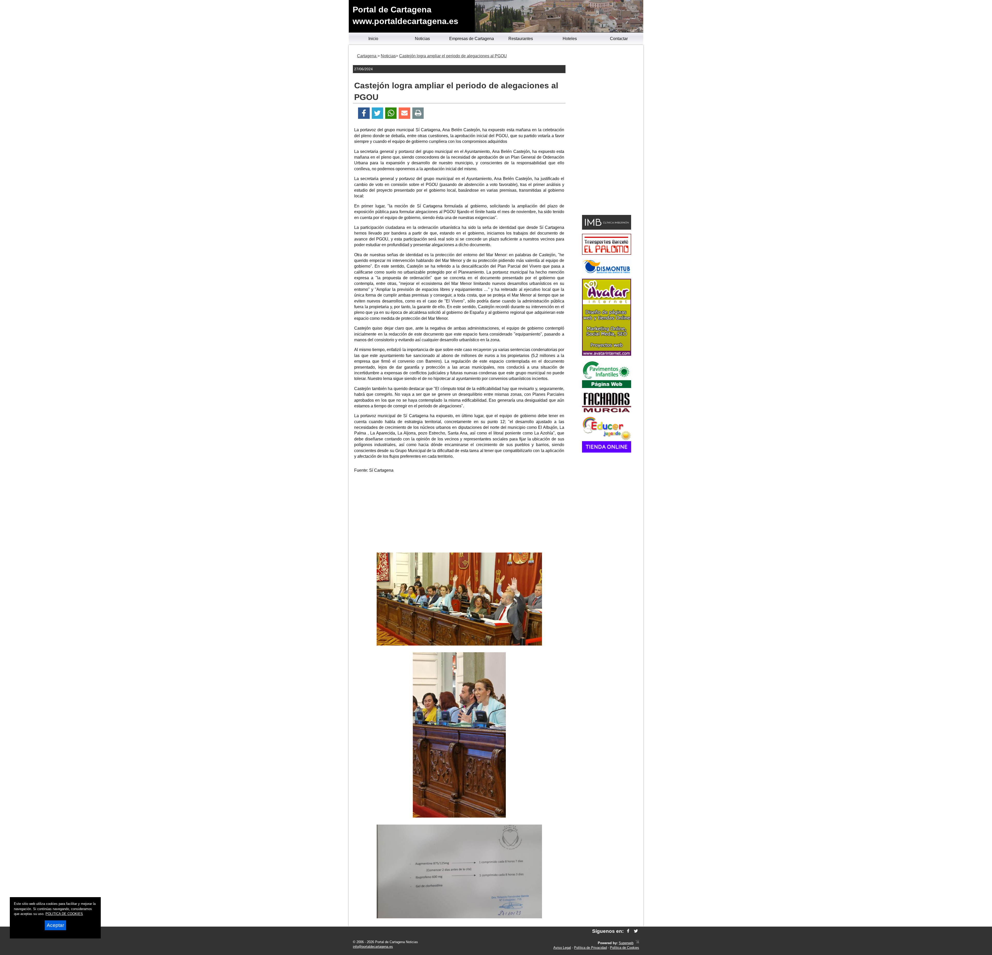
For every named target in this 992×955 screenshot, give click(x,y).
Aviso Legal (562, 948)
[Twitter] (377, 113)
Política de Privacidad (590, 948)
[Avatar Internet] (606, 354)
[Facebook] (364, 113)
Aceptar (55, 925)
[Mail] (404, 113)
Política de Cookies (624, 948)
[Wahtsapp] (391, 113)
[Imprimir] (418, 113)
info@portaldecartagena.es (373, 947)
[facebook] (628, 931)
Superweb (626, 943)
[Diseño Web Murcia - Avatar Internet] (637, 943)
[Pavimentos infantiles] (606, 386)
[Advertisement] (459, 514)
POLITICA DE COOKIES (64, 914)
